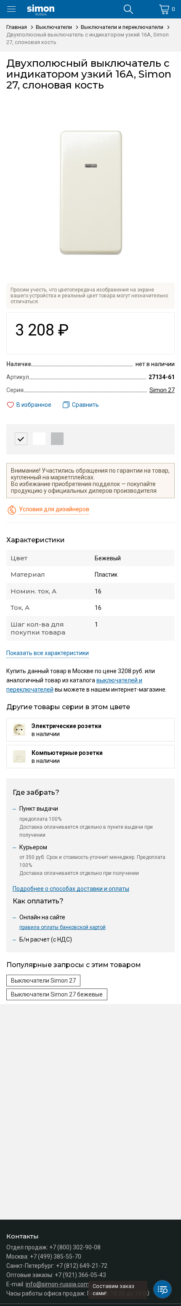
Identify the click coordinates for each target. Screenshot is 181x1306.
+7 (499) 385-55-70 (55, 1256)
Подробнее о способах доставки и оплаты (71, 888)
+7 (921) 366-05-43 (80, 1275)
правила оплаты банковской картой (62, 927)
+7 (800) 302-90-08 (75, 1247)
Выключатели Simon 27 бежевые (57, 994)
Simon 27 (162, 390)
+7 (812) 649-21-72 (81, 1265)
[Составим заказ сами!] (162, 1289)
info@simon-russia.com (57, 1284)
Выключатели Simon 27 (43, 980)
